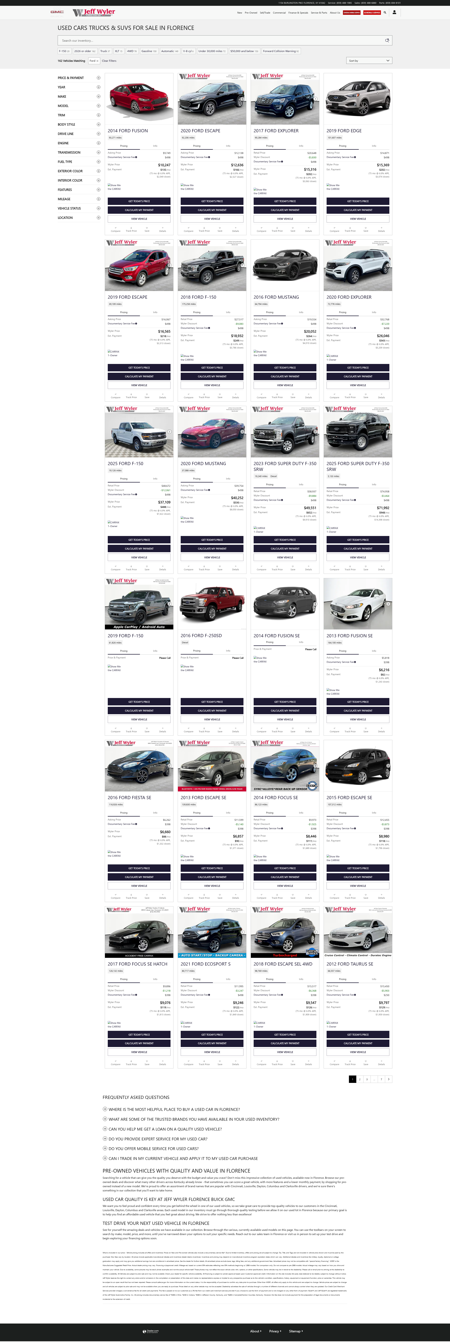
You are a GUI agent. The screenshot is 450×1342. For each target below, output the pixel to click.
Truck (105, 51)
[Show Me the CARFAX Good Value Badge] (333, 692)
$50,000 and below (244, 51)
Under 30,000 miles (212, 51)
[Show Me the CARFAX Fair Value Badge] (260, 192)
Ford (92, 60)
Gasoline (149, 51)
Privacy (274, 1331)
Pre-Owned (251, 12)
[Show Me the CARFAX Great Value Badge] (187, 187)
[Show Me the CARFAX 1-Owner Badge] (114, 669)
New (239, 12)
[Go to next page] (388, 1079)
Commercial (279, 12)
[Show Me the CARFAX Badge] (114, 187)
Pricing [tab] (123, 145)
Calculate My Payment (139, 210)
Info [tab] (155, 145)
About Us (335, 12)
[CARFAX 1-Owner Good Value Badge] (114, 354)
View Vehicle (139, 218)
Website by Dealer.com (151, 1332)
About (254, 1331)
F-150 (64, 51)
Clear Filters (109, 60)
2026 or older (84, 51)
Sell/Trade (265, 12)
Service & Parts (319, 12)
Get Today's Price (139, 201)
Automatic (169, 51)
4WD (132, 51)
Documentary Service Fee (121, 157)
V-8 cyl (188, 51)
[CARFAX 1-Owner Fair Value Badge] (333, 530)
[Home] (58, 13)
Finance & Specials (298, 12)
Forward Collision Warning (281, 51)
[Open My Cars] (393, 13)
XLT (118, 51)
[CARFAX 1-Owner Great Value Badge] (333, 358)
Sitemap (295, 1331)
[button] (139, 137)
